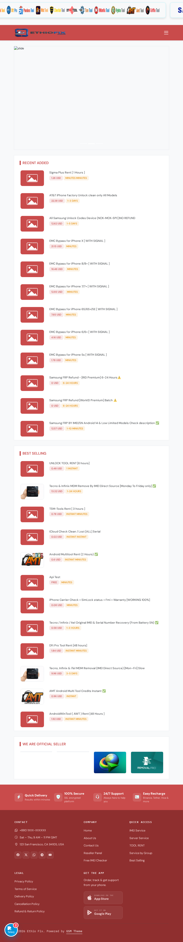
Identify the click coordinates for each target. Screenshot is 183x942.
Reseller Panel (93, 853)
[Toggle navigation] (166, 33)
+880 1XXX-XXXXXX (33, 830)
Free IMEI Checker (95, 860)
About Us (90, 838)
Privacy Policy (24, 881)
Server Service (139, 838)
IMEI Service (137, 830)
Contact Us (91, 845)
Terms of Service (26, 889)
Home (88, 830)
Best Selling (137, 860)
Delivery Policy (24, 896)
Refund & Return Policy (30, 911)
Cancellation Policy (27, 904)
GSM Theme (74, 931)
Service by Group (140, 853)
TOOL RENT (137, 845)
